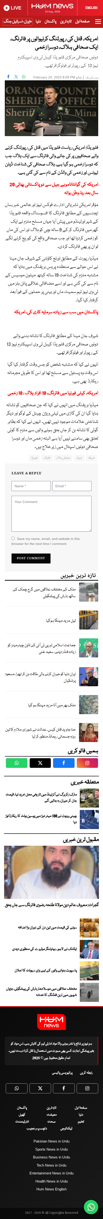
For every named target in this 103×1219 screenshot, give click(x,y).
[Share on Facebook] (8, 76)
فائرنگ (47, 458)
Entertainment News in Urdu (51, 1173)
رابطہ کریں (86, 1073)
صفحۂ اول (82, 22)
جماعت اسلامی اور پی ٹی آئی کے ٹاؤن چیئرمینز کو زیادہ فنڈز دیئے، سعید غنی (42, 648)
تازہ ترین (65, 22)
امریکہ (91, 458)
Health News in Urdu (51, 1181)
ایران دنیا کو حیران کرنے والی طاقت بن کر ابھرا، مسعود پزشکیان (40, 677)
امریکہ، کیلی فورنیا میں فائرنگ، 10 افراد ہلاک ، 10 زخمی (53, 393)
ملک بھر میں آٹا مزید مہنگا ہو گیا (52, 705)
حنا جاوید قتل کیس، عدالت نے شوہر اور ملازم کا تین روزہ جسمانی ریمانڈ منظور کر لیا (40, 733)
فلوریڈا (34, 458)
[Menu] (98, 23)
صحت (51, 1121)
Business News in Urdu (51, 1157)
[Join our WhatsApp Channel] (91, 1207)
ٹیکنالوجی (66, 1128)
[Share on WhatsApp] (23, 76)
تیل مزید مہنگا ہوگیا (61, 621)
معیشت (52, 1114)
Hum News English (51, 1189)
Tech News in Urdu (51, 1165)
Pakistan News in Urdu (51, 1141)
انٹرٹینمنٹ (22, 1121)
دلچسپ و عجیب (37, 1128)
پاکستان (50, 22)
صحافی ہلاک (63, 458)
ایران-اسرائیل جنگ (17, 22)
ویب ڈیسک (91, 78)
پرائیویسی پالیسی (62, 1073)
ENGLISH (91, 7)
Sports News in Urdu (51, 1149)
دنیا (38, 22)
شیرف (79, 458)
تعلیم (81, 1121)
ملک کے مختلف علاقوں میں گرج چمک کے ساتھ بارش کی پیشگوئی (44, 593)
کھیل (22, 1114)
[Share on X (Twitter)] (16, 76)
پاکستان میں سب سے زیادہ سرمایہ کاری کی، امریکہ (56, 312)
